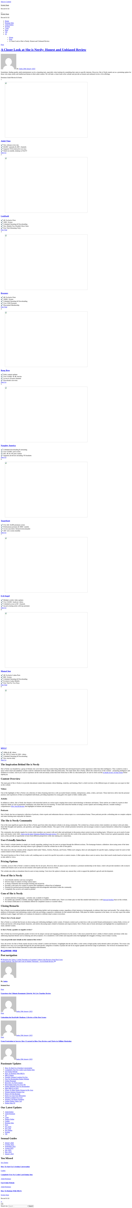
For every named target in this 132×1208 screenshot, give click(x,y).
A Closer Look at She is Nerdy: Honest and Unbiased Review (43, 49)
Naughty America (8, 445)
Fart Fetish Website (11, 1072)
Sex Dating (8, 1130)
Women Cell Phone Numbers (14, 1099)
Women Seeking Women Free (14, 1092)
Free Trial (4, 230)
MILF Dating (9, 1075)
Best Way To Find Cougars (14, 1083)
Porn (6, 30)
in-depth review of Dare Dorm (113, 772)
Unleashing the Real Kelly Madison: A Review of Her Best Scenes (23, 1017)
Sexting (7, 26)
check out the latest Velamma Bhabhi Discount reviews (39, 834)
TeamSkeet (5, 521)
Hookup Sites (9, 23)
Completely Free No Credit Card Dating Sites (20, 1070)
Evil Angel (5, 596)
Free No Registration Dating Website (17, 1079)
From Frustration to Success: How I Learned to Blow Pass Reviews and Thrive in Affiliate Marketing (36, 1041)
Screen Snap (5, 5)
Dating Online (9, 1119)
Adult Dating (9, 25)
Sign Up (3, 153)
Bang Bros (5, 370)
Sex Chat (8, 1128)
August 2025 (9, 1148)
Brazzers (4, 293)
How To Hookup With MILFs (15, 1073)
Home (7, 21)
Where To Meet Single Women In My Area (19, 1090)
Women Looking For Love (13, 1097)
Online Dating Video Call (13, 1101)
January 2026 (9, 1143)
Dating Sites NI (10, 1103)
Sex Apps (8, 1127)
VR (6, 32)
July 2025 (8, 1150)
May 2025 (8, 1152)
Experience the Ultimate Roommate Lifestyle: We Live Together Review (26, 993)
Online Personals (10, 1081)
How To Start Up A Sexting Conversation (18, 1068)
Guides (7, 1121)
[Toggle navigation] (1, 12)
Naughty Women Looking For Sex (16, 1077)
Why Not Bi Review (18, 806)
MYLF (4, 748)
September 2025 (10, 1146)
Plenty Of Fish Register (12, 1094)
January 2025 (9, 1154)
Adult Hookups (10, 1114)
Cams (7, 28)
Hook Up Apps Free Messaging (15, 1096)
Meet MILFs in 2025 (12, 1088)
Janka (21, 69)
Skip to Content (6, 2)
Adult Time (6, 141)
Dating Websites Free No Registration (17, 1086)
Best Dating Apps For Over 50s (15, 1084)
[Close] (2, 1204)
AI (6, 34)
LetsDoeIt (5, 216)
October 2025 (9, 1145)
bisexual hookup (108, 900)
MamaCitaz (6, 671)
